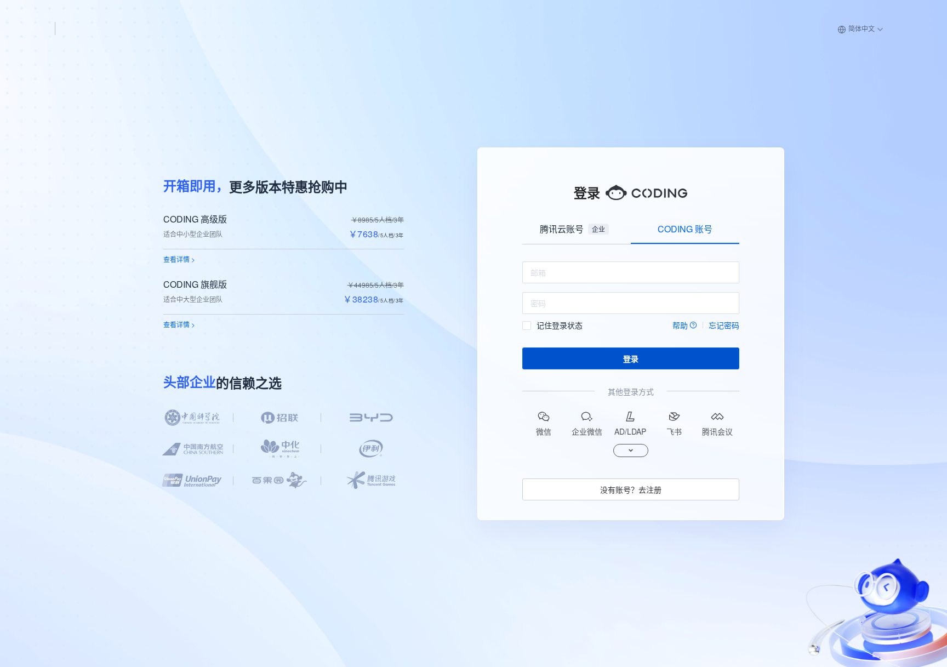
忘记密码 (724, 325)
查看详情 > (179, 259)
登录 (630, 358)
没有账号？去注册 (630, 489)
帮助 (680, 325)
